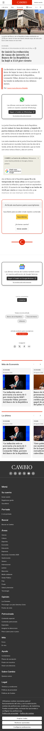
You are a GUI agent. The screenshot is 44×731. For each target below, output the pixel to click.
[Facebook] (10, 473)
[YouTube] (28, 473)
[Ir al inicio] (22, 2)
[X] (24, 473)
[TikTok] (19, 473)
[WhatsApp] (33, 473)
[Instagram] (15, 473)
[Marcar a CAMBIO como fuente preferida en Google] (22, 171)
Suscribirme (22, 217)
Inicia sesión (22, 229)
